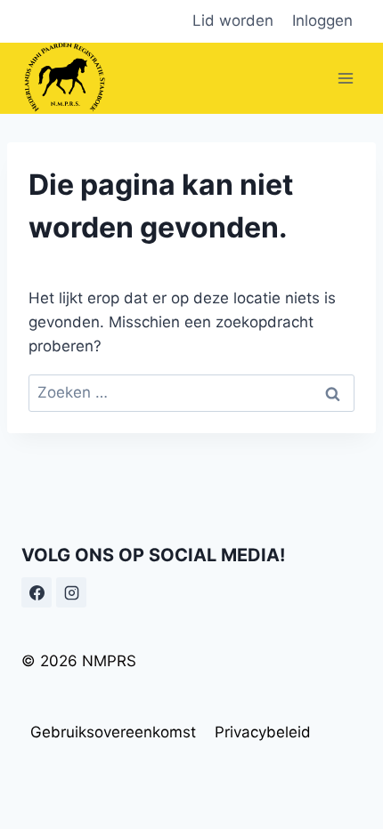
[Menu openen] (345, 78)
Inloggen (322, 20)
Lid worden (232, 20)
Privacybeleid (263, 732)
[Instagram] (71, 592)
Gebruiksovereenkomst (113, 732)
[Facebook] (36, 592)
